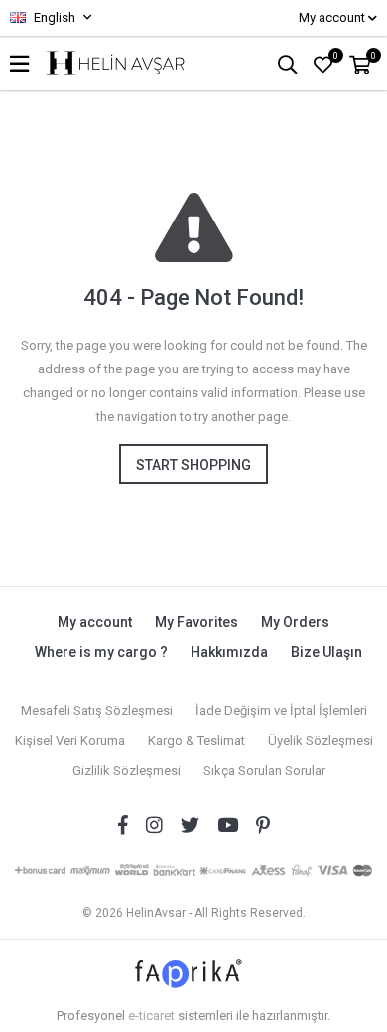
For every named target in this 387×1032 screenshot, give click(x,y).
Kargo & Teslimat (196, 740)
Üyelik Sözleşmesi (320, 740)
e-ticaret (151, 1015)
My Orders (295, 622)
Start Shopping (193, 465)
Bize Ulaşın (326, 652)
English (53, 17)
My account (95, 622)
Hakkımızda (229, 652)
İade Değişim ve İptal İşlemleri (281, 710)
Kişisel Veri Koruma (70, 740)
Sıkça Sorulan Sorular (264, 770)
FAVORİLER (335, 56)
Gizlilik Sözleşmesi (126, 770)
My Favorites (196, 622)
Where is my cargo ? (101, 652)
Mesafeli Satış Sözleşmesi (97, 710)
